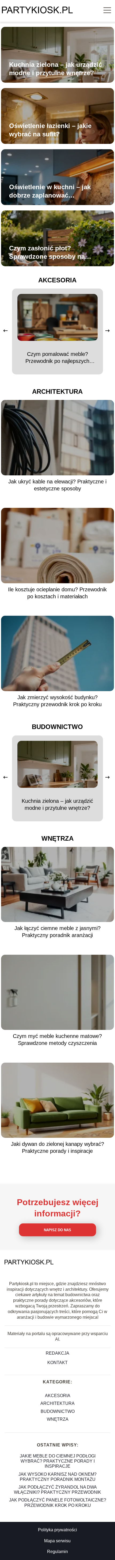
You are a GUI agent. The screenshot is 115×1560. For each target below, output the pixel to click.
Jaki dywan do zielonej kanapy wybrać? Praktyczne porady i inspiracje (57, 1147)
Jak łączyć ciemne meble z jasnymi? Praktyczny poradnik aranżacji (57, 931)
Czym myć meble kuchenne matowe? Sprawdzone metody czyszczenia (57, 1039)
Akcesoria (57, 280)
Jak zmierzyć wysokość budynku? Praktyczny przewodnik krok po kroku (57, 700)
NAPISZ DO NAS (57, 1230)
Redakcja (57, 1353)
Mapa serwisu (57, 1541)
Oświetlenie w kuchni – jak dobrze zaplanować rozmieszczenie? (50, 191)
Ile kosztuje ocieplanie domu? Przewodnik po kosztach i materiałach (57, 592)
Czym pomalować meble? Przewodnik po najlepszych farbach (57, 358)
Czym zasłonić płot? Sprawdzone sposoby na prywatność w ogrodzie (47, 253)
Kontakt (57, 1362)
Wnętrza (57, 838)
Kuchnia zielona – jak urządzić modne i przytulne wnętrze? (55, 68)
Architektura (57, 391)
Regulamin (57, 1551)
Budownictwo (57, 726)
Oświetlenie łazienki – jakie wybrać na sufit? (50, 130)
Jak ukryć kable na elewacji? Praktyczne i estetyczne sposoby (57, 485)
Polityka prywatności (57, 1530)
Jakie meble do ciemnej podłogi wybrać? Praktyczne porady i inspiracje (57, 1461)
